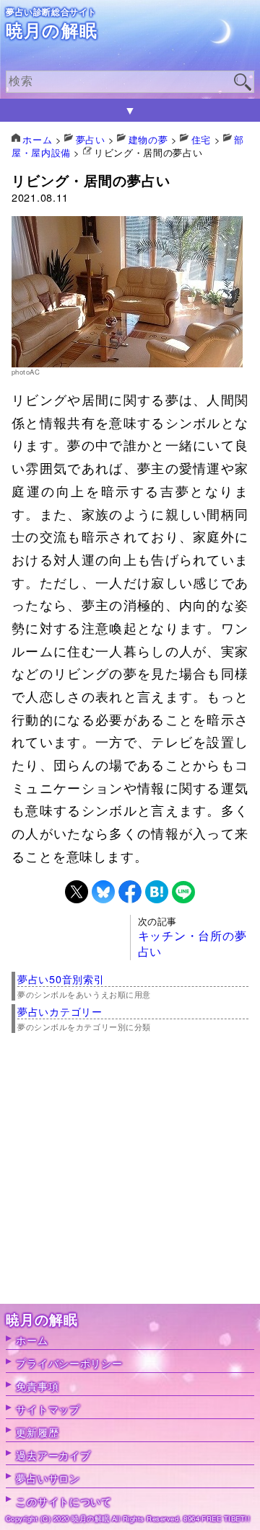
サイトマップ (47, 1408)
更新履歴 (37, 1431)
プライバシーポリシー (69, 1362)
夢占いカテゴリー (60, 1011)
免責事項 (37, 1385)
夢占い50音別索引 (60, 978)
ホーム (32, 1339)
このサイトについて (63, 1500)
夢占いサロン (47, 1477)
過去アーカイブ (53, 1454)
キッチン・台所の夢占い (192, 943)
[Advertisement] (130, 1174)
